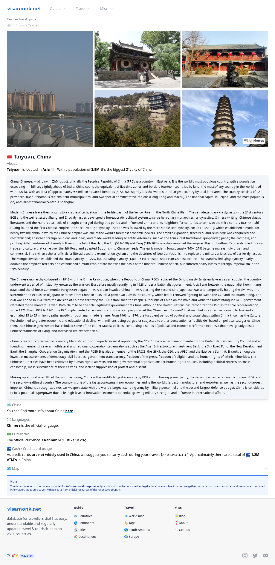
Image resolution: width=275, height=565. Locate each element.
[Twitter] (255, 555)
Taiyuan (33, 25)
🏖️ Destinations (85, 537)
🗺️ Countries (83, 516)
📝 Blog (179, 516)
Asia (46, 169)
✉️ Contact (182, 530)
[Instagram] (245, 555)
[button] (137, 469)
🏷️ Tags (129, 523)
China (19, 25)
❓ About (181, 523)
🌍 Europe (131, 537)
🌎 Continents (84, 523)
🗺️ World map (134, 516)
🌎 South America (137, 530)
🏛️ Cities (80, 530)
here (69, 410)
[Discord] (265, 555)
